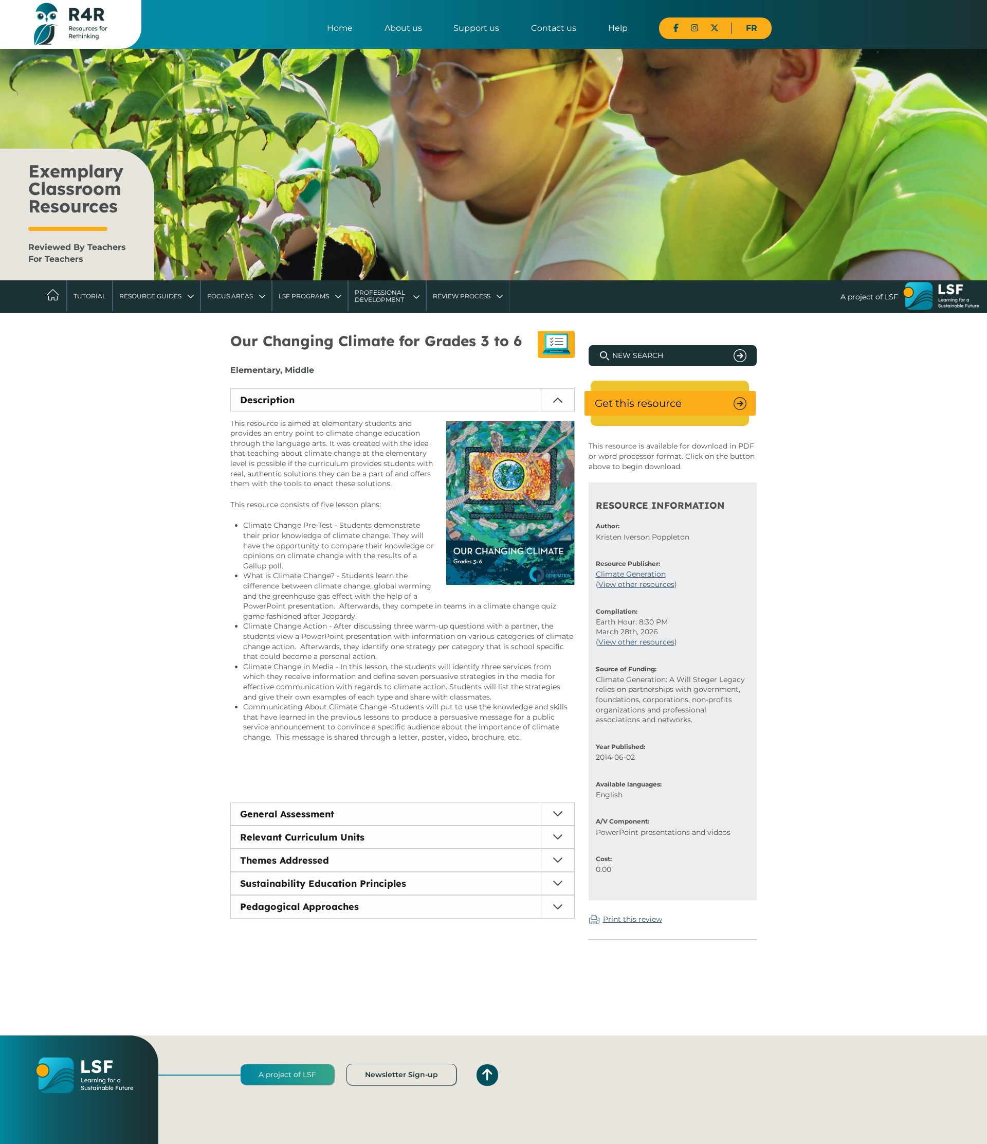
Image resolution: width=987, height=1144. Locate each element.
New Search (637, 355)
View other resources (636, 584)
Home (340, 28)
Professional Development (380, 296)
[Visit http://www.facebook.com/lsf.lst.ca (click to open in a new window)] (676, 28)
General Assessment (287, 814)
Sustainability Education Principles (323, 883)
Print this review (632, 919)
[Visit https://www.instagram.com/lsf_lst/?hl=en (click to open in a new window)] (694, 28)
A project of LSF (287, 1074)
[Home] (70, 23)
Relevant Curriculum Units (302, 837)
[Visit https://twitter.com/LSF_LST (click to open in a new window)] (714, 28)
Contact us (553, 28)
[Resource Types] (556, 344)
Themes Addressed (284, 860)
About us (403, 28)
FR (751, 28)
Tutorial (90, 296)
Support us (476, 28)
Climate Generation (631, 574)
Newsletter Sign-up (401, 1074)
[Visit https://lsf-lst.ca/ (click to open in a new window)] (941, 297)
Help (618, 28)
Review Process (461, 296)
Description (267, 400)
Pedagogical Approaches (299, 907)
